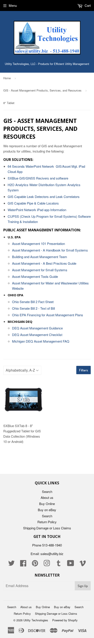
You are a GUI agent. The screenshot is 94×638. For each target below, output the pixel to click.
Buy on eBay (47, 509)
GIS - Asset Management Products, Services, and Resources (42, 90)
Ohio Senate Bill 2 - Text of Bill (33, 308)
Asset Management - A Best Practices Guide (44, 263)
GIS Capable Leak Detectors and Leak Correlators (44, 196)
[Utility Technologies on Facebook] (23, 564)
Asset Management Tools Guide (35, 276)
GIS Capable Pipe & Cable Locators (33, 203)
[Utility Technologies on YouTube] (70, 564)
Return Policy (47, 521)
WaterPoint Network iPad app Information (37, 209)
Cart (87, 5)
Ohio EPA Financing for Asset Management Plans (47, 315)
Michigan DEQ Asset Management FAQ (40, 341)
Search (47, 491)
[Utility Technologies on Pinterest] (35, 564)
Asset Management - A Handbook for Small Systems (50, 250)
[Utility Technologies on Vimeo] (82, 564)
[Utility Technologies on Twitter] (11, 564)
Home (7, 78)
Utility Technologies (35, 620)
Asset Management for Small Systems (39, 270)
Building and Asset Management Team (39, 256)
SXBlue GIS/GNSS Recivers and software (38, 178)
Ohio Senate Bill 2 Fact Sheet (33, 301)
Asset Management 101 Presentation (38, 243)
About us (47, 497)
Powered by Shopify (65, 620)
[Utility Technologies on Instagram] (47, 564)
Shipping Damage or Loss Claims (47, 528)
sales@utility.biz (51, 553)
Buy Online (47, 503)
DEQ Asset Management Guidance (37, 328)
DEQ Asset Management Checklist (37, 334)
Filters (83, 370)
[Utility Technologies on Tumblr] (58, 564)
